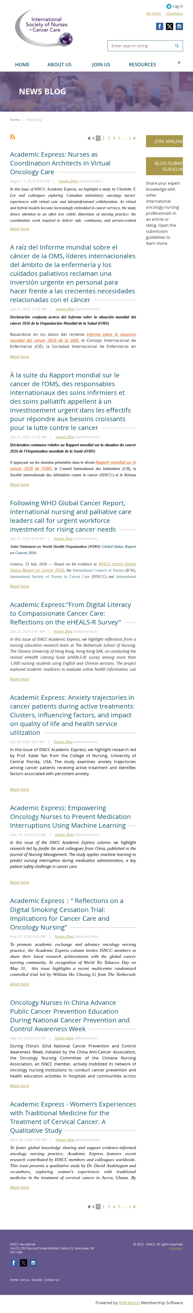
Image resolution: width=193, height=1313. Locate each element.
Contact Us (51, 1280)
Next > (130, 138)
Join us (25, 1280)
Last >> (134, 138)
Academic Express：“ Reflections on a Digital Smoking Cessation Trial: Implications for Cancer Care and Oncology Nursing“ (66, 914)
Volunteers (174, 13)
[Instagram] (179, 26)
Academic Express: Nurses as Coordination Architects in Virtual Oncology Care (60, 163)
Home (14, 119)
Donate (37, 1280)
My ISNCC (153, 13)
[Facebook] (159, 26)
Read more (19, 229)
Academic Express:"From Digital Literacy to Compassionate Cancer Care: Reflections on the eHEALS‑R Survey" (70, 613)
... (124, 138)
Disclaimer (176, 1248)
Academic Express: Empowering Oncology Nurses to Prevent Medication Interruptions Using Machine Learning (70, 816)
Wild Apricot (129, 1302)
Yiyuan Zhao (68, 181)
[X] (169, 26)
